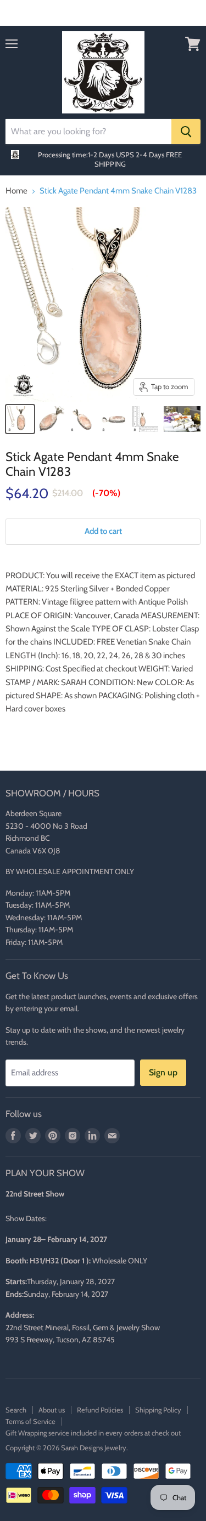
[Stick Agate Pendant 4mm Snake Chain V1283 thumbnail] (20, 419)
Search (15, 1409)
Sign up (163, 1072)
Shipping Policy (158, 1409)
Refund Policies (100, 1409)
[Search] (186, 131)
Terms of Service (30, 1421)
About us (51, 1409)
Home (16, 191)
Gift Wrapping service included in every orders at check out (93, 1432)
